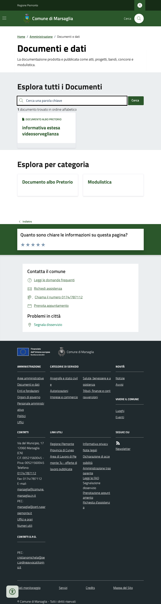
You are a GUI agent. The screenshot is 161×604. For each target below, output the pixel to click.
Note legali (90, 450)
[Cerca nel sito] (137, 18)
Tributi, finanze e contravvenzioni (97, 393)
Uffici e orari (25, 519)
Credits (90, 587)
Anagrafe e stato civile (64, 381)
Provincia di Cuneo (62, 450)
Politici (21, 416)
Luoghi (120, 410)
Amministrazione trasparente (97, 470)
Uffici (20, 422)
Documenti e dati (28, 384)
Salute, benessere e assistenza (97, 381)
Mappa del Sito (123, 587)
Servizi (63, 587)
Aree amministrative (30, 378)
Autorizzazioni (59, 390)
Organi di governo (28, 397)
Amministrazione (41, 36)
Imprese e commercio (64, 397)
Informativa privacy (95, 443)
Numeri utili (24, 525)
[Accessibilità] (12, 591)
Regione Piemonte (27, 5)
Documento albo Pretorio (42, 119)
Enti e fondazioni (28, 390)
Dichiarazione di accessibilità (96, 459)
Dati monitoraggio (28, 587)
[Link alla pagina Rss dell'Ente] (118, 443)
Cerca (135, 100)
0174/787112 (26, 473)
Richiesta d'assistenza (96, 505)
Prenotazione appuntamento (96, 495)
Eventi (120, 417)
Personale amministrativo (30, 406)
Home (21, 36)
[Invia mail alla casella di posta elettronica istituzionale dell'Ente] (31, 492)
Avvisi (119, 384)
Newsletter (123, 448)
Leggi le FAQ (91, 478)
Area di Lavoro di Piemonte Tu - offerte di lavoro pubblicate (63, 462)
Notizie (120, 378)
